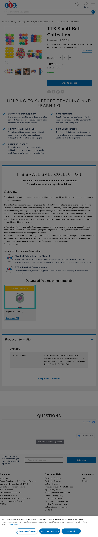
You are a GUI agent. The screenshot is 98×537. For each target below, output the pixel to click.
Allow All (71, 531)
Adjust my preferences (26, 531)
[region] (49, 526)
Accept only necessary (50, 531)
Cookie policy (13, 524)
